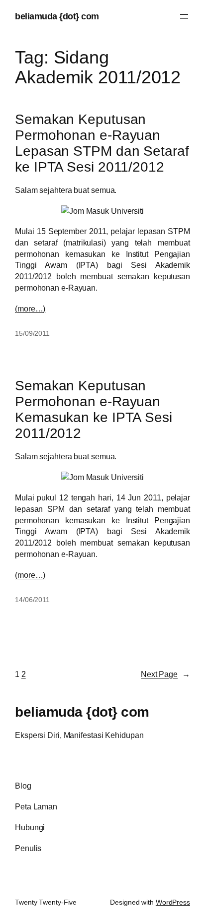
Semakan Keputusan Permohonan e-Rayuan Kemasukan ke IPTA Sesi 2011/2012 (93, 409)
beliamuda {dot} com (57, 16)
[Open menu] (184, 16)
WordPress (173, 902)
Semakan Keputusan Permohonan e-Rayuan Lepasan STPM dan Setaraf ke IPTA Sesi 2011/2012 (102, 143)
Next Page (165, 674)
